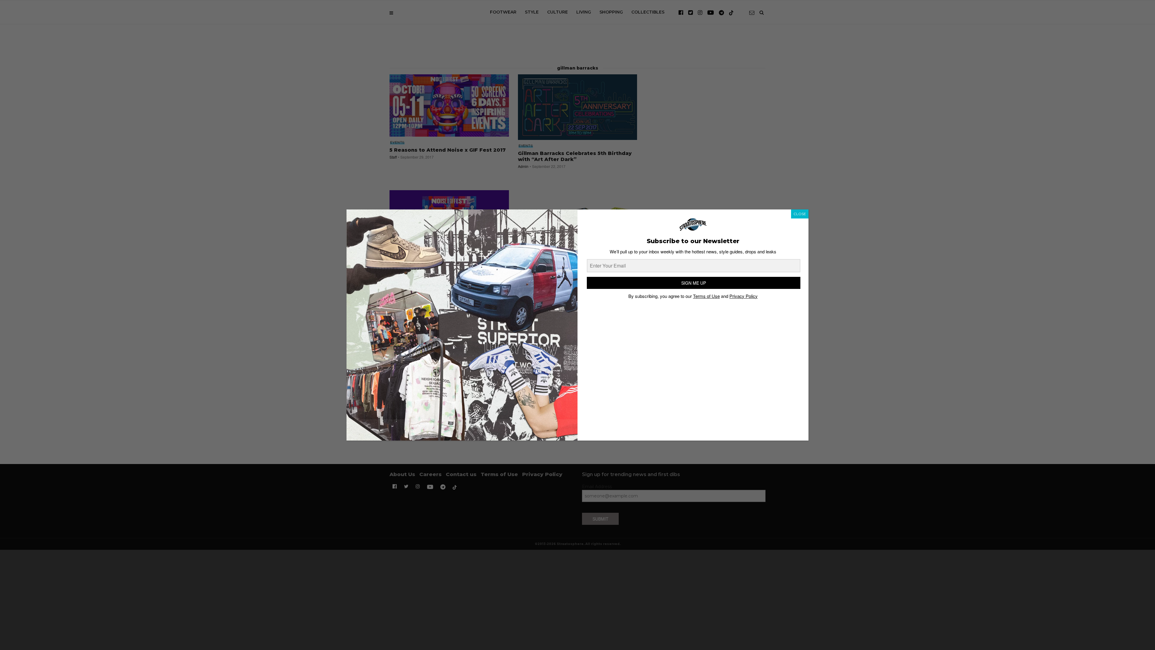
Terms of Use (706, 296)
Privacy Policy (743, 296)
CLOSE (799, 214)
